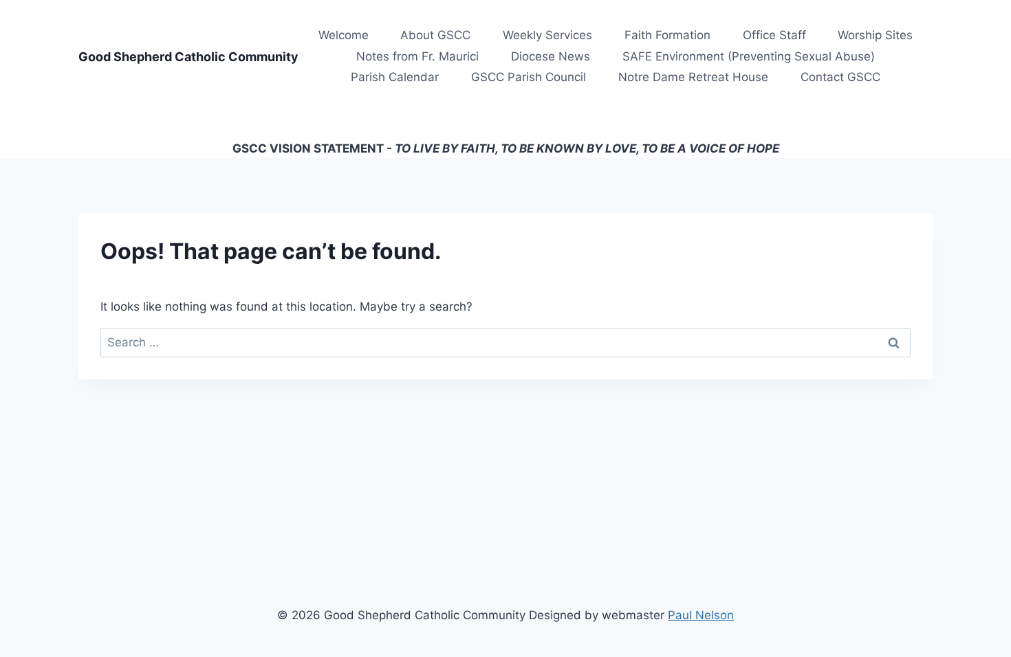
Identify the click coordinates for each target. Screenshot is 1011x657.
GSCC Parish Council (528, 77)
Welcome (343, 35)
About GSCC (435, 35)
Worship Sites (875, 35)
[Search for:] (505, 342)
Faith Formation (667, 35)
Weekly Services (547, 35)
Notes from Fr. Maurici (417, 56)
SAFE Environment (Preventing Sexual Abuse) (748, 56)
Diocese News (550, 56)
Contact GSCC (840, 77)
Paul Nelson (701, 615)
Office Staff (774, 35)
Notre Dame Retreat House (693, 77)
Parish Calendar (395, 77)
